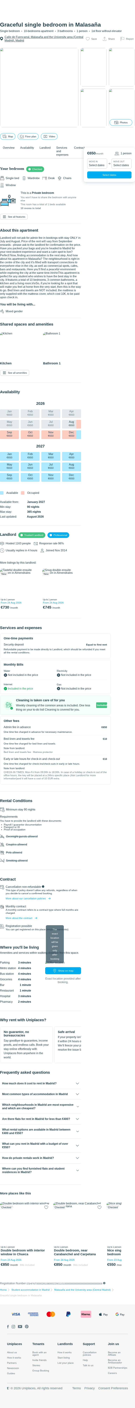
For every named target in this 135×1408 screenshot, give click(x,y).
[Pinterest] (27, 1327)
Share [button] (111, 38)
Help (85, 1360)
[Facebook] (8, 1327)
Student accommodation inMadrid (30, 1289)
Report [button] (130, 38)
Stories (36, 1365)
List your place (65, 1363)
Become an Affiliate (114, 1353)
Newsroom (13, 1368)
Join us (113, 1344)
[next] (34, 582)
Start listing (63, 1357)
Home (3, 1289)
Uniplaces (14, 1344)
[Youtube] (20, 1327)
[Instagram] (13, 1327)
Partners (12, 1363)
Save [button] (94, 38)
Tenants (38, 1344)
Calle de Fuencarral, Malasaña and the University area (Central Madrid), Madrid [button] (44, 39)
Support (89, 1344)
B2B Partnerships (117, 1368)
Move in (93, 161)
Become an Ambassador (115, 1361)
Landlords (65, 1344)
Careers (112, 1373)
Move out (118, 161)
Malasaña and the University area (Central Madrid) (82, 1289)
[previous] (4, 582)
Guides (11, 1373)
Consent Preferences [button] (113, 1388)
